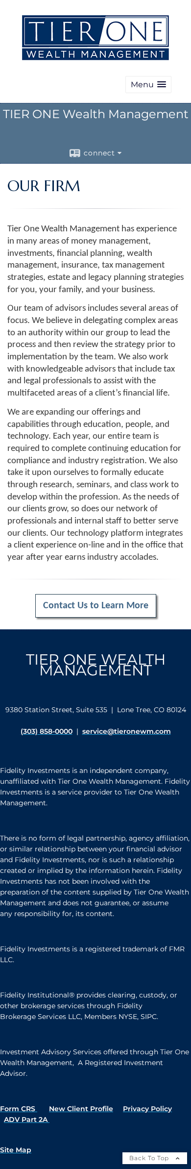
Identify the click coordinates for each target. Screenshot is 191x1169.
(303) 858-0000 (46, 731)
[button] (148, 84)
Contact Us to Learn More (95, 606)
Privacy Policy (147, 1108)
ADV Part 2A (26, 1119)
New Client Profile (81, 1108)
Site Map (15, 1149)
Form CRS (18, 1108)
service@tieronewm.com (126, 731)
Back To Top (150, 1158)
